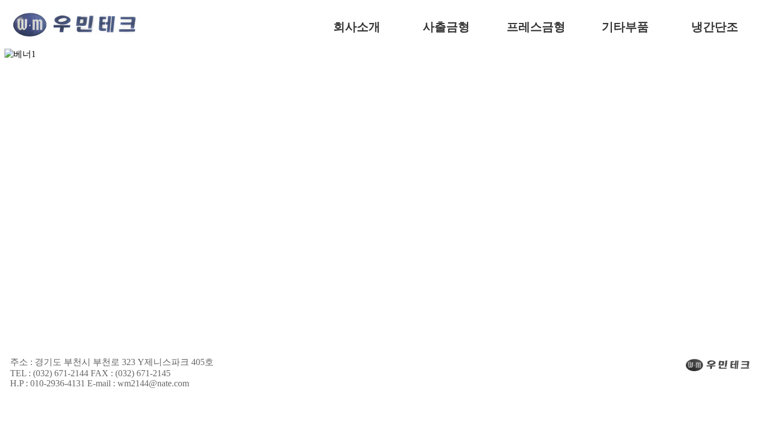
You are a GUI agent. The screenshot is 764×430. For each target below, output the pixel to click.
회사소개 (356, 27)
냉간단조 (714, 27)
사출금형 (446, 27)
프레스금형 (536, 27)
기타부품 (625, 27)
